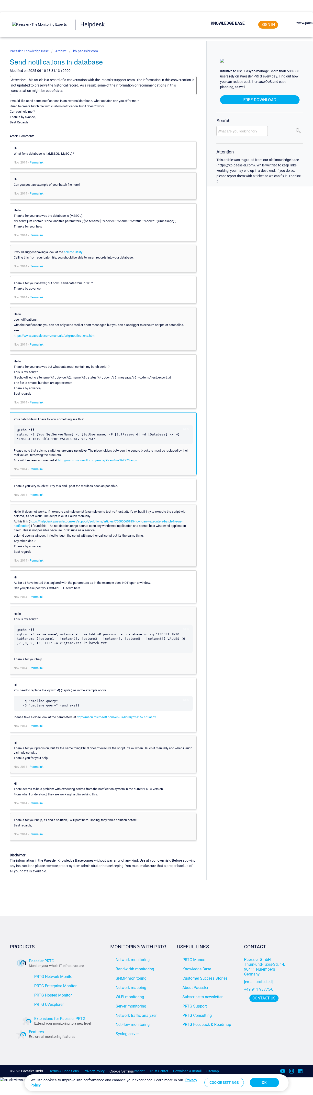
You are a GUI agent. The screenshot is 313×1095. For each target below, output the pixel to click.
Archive (61, 51)
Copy (186, 429)
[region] (156, 1082)
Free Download (259, 99)
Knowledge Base (228, 23)
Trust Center (159, 1071)
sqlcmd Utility (73, 252)
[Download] (147, 500)
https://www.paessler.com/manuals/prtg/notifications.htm (54, 335)
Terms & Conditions (64, 1071)
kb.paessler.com (85, 51)
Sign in (268, 24)
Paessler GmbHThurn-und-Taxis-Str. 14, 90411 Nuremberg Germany (265, 966)
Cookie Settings (122, 1071)
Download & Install (187, 1071)
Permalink (37, 162)
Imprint (139, 1071)
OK (264, 1082)
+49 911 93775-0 (258, 989)
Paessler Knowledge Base (29, 51)
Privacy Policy (94, 1071)
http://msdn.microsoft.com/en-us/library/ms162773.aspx (97, 460)
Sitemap (212, 1071)
